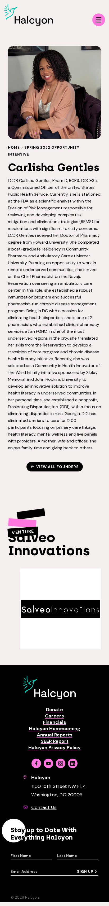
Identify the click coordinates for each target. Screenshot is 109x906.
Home (14, 147)
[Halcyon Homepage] (28, 24)
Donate (54, 709)
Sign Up (85, 871)
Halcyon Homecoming (54, 728)
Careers (54, 716)
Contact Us (44, 807)
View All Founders (57, 466)
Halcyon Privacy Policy (54, 747)
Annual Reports (54, 735)
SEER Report (55, 741)
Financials (54, 722)
